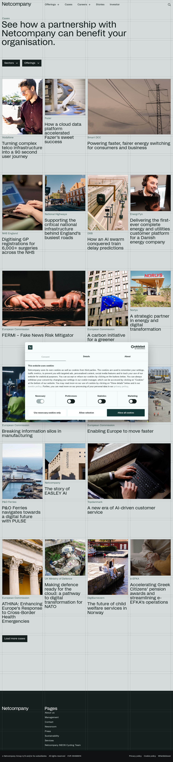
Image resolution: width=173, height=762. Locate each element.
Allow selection (86, 413)
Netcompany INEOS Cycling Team (63, 745)
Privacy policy (135, 756)
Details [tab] (86, 356)
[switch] (71, 401)
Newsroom (50, 727)
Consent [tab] (45, 357)
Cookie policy (150, 756)
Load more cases (14, 638)
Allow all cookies (126, 413)
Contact (49, 722)
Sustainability (52, 736)
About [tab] (128, 356)
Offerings (29, 63)
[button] (52, 4)
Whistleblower (164, 756)
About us (50, 713)
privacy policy (121, 386)
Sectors (9, 63)
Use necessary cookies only (47, 413)
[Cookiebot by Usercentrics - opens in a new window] (133, 347)
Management (52, 717)
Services (49, 741)
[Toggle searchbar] (169, 4)
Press (48, 731)
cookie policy (35, 386)
